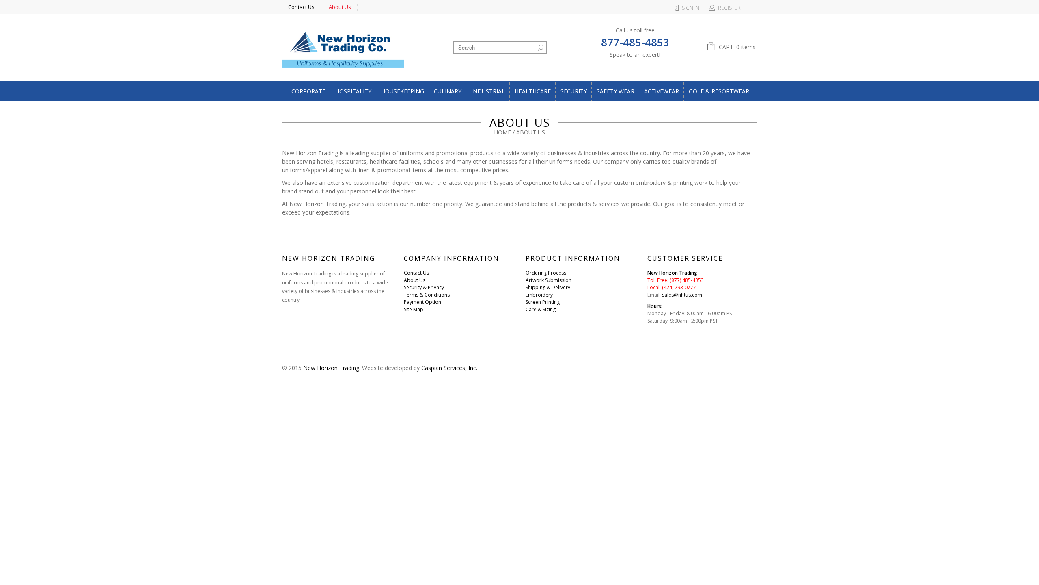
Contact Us (301, 7)
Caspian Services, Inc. (449, 368)
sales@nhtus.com (682, 294)
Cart (737, 47)
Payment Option (422, 302)
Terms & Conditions (427, 294)
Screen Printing (543, 302)
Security (573, 91)
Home (502, 132)
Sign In (690, 7)
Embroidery (539, 294)
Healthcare (533, 91)
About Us (340, 7)
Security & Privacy (424, 287)
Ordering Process (546, 272)
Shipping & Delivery (548, 287)
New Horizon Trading (331, 368)
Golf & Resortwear (719, 91)
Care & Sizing (541, 309)
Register (729, 7)
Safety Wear (615, 91)
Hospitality (353, 91)
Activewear (661, 91)
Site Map (413, 309)
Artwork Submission (548, 280)
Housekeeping (402, 91)
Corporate (308, 91)
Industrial (488, 91)
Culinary (447, 91)
